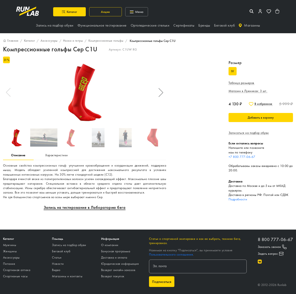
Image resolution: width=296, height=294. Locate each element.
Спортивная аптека (16, 270)
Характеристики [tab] (56, 155)
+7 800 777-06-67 (242, 157)
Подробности (238, 199)
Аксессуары (11, 257)
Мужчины (9, 245)
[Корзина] (277, 12)
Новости (58, 264)
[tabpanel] (84, 181)
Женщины (10, 251)
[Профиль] (260, 12)
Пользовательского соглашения (171, 254)
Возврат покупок (112, 276)
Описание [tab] (18, 155)
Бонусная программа (115, 251)
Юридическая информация (120, 264)
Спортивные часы (15, 276)
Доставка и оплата (114, 257)
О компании (109, 245)
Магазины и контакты (67, 276)
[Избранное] (268, 12)
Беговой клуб (61, 251)
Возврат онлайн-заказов (118, 270)
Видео (56, 270)
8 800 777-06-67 (275, 239)
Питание (9, 264)
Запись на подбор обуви (69, 245)
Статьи (56, 257)
